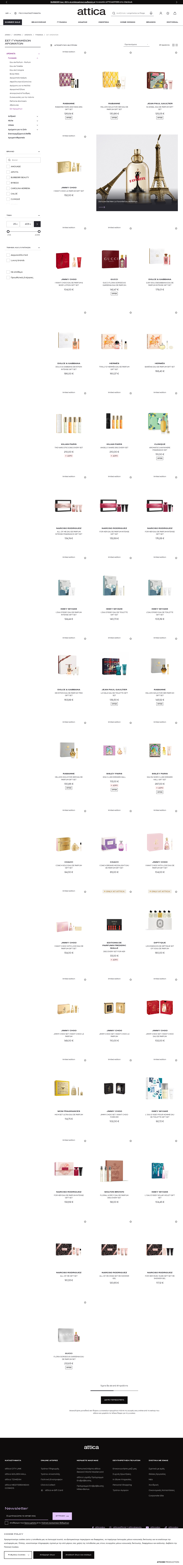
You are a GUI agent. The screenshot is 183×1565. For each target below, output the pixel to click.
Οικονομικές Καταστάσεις (162, 1490)
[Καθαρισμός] (146, 13)
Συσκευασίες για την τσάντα (22, 97)
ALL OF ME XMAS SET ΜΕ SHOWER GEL (114, 1277)
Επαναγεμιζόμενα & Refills (19, 134)
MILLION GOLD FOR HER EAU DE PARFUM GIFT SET (114, 108)
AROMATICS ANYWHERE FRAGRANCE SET (159, 449)
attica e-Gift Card (54, 1490)
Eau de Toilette (16, 66)
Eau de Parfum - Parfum (20, 62)
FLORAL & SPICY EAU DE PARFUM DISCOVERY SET (114, 1196)
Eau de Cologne (17, 70)
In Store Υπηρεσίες (122, 1480)
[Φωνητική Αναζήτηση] (151, 13)
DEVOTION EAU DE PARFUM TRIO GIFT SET (69, 694)
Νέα (151, 1480)
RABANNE (69, 104)
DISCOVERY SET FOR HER (114, 951)
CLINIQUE (159, 444)
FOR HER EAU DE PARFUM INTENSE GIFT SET (114, 533)
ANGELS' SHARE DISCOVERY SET (114, 447)
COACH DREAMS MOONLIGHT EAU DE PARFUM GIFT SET (114, 867)
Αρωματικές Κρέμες (18, 78)
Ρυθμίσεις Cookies (16, 1555)
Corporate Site (156, 1496)
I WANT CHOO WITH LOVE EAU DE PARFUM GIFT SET (159, 867)
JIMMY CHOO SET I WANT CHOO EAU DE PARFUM (160, 1035)
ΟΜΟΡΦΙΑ (17, 35)
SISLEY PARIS (114, 774)
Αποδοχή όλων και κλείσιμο (78, 1555)
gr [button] (7, 13)
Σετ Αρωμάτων (16, 109)
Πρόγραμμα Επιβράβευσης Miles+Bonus (90, 1487)
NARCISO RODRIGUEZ (68, 528)
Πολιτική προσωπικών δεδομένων (55, 1523)
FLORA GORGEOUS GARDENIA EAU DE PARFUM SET (69, 1358)
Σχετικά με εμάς (157, 1469)
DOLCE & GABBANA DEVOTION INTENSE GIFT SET (69, 368)
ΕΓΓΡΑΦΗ (60, 1516)
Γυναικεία (39, 35)
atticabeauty (134, 1527)
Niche (10, 121)
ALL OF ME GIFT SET (68, 1276)
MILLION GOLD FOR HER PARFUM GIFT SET (159, 694)
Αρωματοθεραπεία (16, 138)
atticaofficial (119, 1527)
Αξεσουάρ (14, 105)
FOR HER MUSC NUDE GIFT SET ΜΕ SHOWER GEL (160, 1277)
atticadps (100, 1527)
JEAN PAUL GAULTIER (160, 104)
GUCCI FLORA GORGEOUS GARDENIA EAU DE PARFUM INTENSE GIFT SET (114, 284)
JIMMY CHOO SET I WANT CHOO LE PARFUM (69, 1035)
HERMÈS (114, 363)
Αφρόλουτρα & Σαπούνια (20, 82)
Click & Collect (48, 1485)
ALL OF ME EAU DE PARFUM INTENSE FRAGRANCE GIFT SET (68, 533)
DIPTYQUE (160, 943)
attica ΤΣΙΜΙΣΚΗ (13, 1480)
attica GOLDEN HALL (15, 1474)
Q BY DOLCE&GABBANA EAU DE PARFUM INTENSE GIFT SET (160, 284)
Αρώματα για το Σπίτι (17, 129)
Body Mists (14, 74)
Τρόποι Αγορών (121, 1490)
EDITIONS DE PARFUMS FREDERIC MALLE (114, 945)
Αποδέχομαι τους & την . (39, 1523)
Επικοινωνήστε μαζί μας (125, 1469)
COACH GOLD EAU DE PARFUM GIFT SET (69, 867)
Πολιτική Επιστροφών (52, 1480)
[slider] (8, 231)
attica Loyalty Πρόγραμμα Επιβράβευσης (90, 1479)
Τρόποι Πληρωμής (50, 1469)
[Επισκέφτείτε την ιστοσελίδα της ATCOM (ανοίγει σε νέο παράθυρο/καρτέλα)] (168, 1562)
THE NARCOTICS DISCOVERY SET (69, 447)
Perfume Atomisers (18, 101)
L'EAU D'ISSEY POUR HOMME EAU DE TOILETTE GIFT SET (159, 1116)
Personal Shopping (122, 1485)
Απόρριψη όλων (47, 1555)
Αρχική (7, 35)
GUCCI (114, 279)
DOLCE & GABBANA (159, 279)
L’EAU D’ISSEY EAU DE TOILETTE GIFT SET (114, 613)
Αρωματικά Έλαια (17, 89)
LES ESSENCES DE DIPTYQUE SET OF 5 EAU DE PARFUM (160, 947)
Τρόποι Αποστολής (50, 1474)
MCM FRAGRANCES (69, 1111)
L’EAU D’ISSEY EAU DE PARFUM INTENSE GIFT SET (69, 613)
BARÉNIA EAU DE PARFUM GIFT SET (160, 367)
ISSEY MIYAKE (69, 609)
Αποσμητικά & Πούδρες (20, 93)
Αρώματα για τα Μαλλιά (20, 85)
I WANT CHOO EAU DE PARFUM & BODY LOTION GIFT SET (69, 284)
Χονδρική (153, 1485)
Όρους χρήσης (30, 1523)
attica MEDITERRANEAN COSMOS (17, 1486)
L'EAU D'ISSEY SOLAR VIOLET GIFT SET (160, 1196)
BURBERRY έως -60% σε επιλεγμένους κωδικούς (72, 2)
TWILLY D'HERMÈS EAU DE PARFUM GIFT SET (114, 368)
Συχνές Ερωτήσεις (122, 1474)
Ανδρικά (12, 116)
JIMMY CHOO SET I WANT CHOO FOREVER (114, 1116)
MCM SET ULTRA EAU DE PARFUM (69, 1114)
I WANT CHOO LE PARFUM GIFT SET (69, 191)
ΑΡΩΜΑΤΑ (28, 35)
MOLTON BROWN (114, 1192)
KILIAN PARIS (69, 444)
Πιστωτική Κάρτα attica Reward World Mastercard (90, 1470)
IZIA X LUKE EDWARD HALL (114, 777)
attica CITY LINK (13, 1469)
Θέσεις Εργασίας (157, 1474)
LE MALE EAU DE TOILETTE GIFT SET (114, 694)
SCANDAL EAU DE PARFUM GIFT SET (159, 108)
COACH (68, 862)
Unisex (11, 125)
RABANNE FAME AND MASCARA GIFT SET (68, 108)
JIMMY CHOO (69, 188)
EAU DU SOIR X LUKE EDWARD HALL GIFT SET (160, 778)
